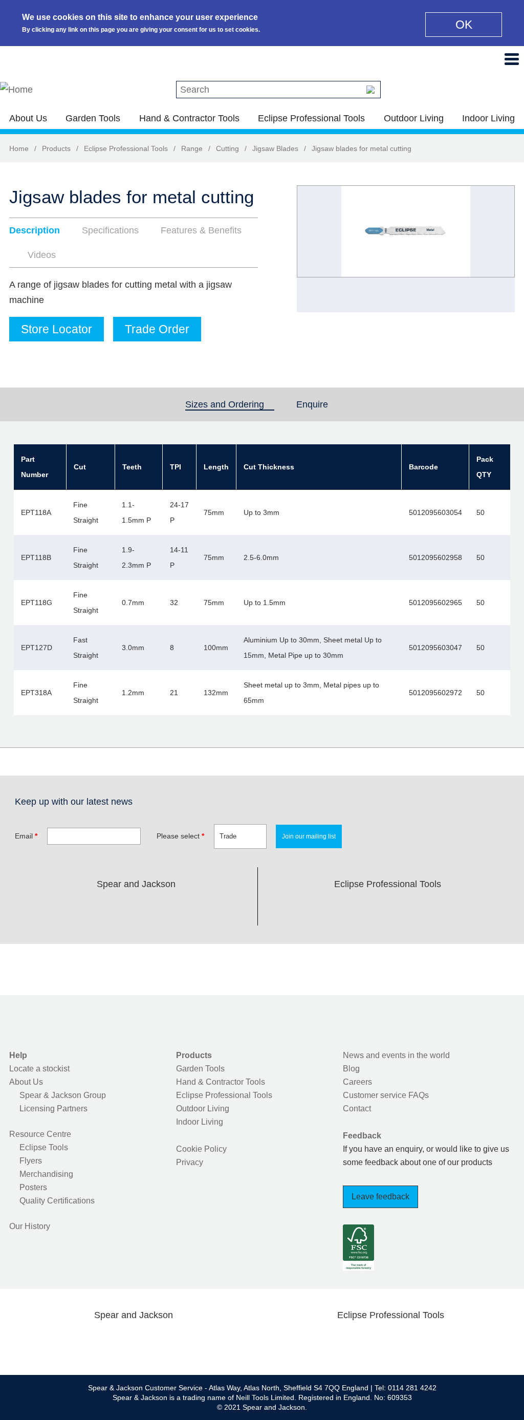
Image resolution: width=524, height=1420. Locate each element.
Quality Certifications (57, 1200)
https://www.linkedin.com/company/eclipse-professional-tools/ (436, 908)
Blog (351, 1068)
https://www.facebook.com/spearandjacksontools (55, 908)
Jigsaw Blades (275, 148)
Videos (42, 255)
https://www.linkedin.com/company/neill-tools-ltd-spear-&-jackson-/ (152, 908)
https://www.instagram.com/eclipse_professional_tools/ (404, 908)
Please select (180, 836)
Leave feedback (380, 1196)
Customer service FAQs (386, 1095)
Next (501, 249)
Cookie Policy (201, 1149)
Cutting (227, 148)
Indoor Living (488, 118)
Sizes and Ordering (229, 404)
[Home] (16, 89)
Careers (357, 1082)
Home (19, 148)
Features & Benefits (201, 230)
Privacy (189, 1162)
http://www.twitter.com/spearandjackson (87, 908)
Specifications (110, 230)
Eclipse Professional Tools (311, 118)
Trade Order (157, 329)
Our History (29, 1226)
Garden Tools (93, 118)
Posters (33, 1187)
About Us (28, 118)
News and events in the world (396, 1055)
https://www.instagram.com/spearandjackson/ (120, 908)
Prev (314, 249)
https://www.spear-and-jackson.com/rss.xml (217, 908)
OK (463, 24)
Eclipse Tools (43, 1147)
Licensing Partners (53, 1108)
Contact (357, 1108)
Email (26, 836)
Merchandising (46, 1174)
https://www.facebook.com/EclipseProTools (339, 908)
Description (34, 230)
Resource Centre (40, 1134)
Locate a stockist (39, 1068)
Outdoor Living (414, 118)
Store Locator (56, 329)
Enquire (312, 404)
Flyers (30, 1160)
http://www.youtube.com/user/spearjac (185, 908)
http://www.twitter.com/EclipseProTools (371, 908)
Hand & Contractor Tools (189, 118)
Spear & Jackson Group (62, 1095)
